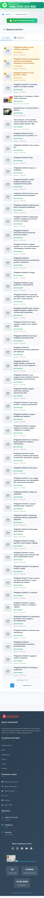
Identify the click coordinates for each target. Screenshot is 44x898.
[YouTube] (26, 848)
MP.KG (31, 893)
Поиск (6, 795)
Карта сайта (8, 805)
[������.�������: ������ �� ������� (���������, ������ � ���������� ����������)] (25, 861)
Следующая (26, 685)
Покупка (4, 768)
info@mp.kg (8, 825)
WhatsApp (8, 832)
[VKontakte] (31, 848)
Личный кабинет (9, 791)
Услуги (4, 764)
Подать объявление (10, 782)
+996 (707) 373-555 (22, 6)
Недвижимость (7, 745)
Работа (4, 759)
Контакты (7, 800)
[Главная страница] (11, 717)
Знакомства (6, 754)
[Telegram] (22, 848)
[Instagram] (17, 848)
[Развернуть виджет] (41, 5)
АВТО (3, 750)
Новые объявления (10, 786)
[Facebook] (13, 848)
